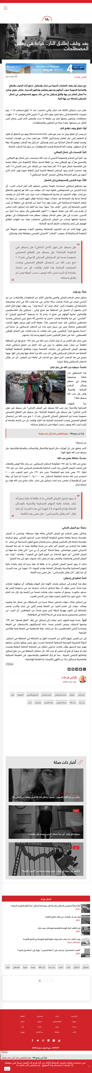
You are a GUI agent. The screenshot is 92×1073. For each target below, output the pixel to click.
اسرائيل (72, 694)
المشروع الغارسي (32, 694)
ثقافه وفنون (57, 1021)
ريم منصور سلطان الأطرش (69, 792)
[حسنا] (89, 1066)
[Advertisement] (49, 740)
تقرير (57, 1026)
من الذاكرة (39, 1032)
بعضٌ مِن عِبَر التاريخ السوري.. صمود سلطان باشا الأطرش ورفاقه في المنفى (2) (46, 797)
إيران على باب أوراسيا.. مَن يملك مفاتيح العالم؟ (62, 916)
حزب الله (73, 702)
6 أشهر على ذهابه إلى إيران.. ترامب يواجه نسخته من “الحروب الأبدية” (50, 871)
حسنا (7, 1068)
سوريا (25, 967)
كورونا (22, 1032)
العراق (22, 1016)
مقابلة (57, 1032)
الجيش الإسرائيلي (60, 694)
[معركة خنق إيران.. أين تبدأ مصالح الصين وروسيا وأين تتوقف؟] (46, 822)
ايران (12, 694)
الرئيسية (74, 1016)
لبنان (29, 702)
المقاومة (20, 694)
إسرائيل (85, 967)
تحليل (76, 810)
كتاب (74, 1032)
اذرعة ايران (81, 694)
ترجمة (69, 942)
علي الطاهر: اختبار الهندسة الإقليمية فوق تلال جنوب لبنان (59, 927)
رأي (22, 1026)
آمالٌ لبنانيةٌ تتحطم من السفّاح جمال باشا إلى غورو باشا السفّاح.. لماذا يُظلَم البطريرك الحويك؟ (45, 905)
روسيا (33, 967)
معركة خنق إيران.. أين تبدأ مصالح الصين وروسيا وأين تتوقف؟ (54, 834)
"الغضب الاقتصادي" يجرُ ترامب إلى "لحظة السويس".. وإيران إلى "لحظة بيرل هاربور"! (48, 950)
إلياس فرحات (80, 77)
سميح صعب (74, 866)
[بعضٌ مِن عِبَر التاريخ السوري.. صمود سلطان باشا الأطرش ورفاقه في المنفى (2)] (46, 785)
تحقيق (39, 1021)
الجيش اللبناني (46, 694)
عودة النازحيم (48, 702)
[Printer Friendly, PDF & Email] (10, 664)
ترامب (60, 967)
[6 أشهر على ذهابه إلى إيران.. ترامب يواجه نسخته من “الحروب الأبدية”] (46, 859)
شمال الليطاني (61, 702)
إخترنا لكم (76, 942)
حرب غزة (82, 702)
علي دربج (76, 829)
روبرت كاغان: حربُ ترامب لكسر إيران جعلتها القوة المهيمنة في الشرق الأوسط (51, 939)
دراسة (78, 908)
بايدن (68, 967)
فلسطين (38, 702)
